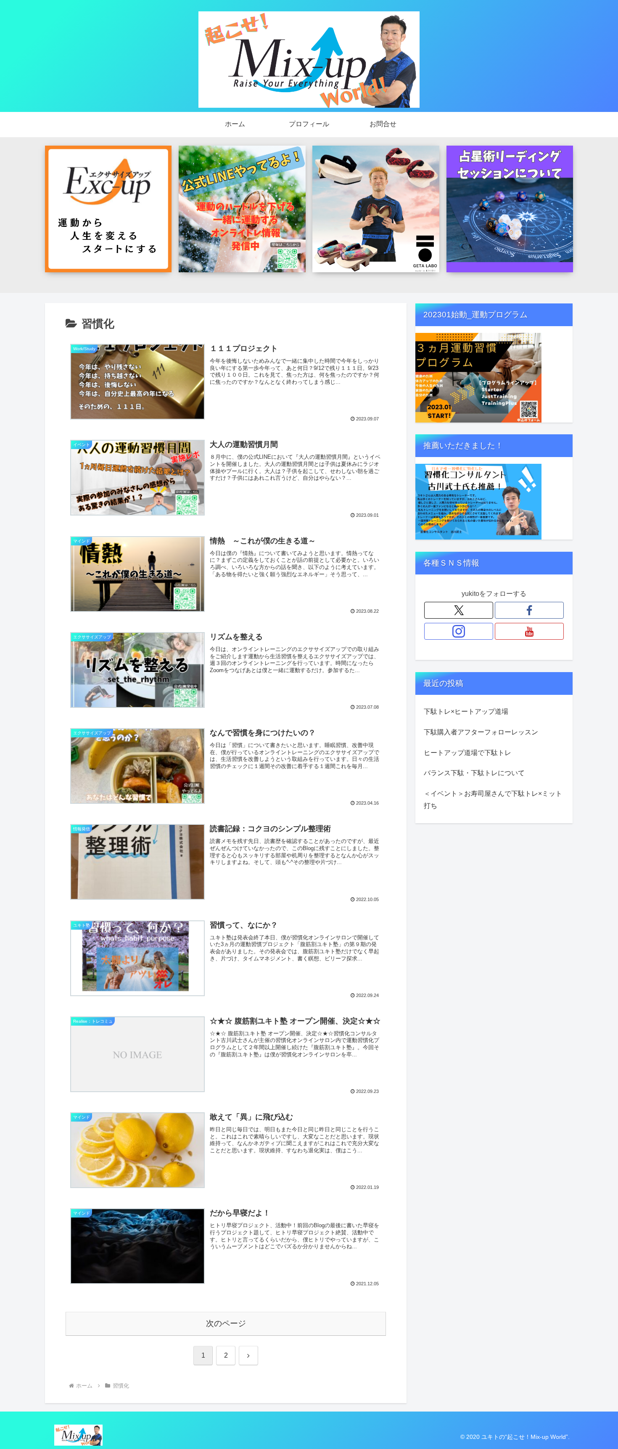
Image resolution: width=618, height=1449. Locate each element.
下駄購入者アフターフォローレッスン (481, 732)
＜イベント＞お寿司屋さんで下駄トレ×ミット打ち (493, 799)
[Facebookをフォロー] (529, 610)
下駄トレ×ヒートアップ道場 (466, 711)
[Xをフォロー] (458, 610)
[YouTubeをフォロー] (529, 631)
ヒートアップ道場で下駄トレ (467, 752)
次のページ (226, 1323)
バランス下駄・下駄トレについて (474, 772)
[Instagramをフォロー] (458, 631)
